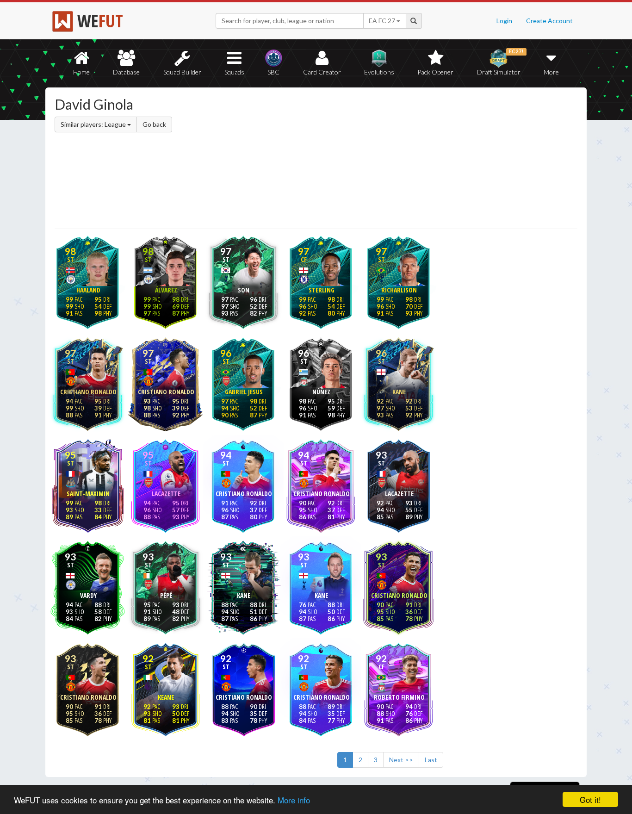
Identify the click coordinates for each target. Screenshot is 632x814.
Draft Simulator (500, 62)
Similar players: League (94, 124)
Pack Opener (435, 72)
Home (81, 72)
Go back (154, 124)
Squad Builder (182, 72)
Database (126, 72)
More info (294, 800)
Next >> (401, 760)
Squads (234, 72)
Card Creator (322, 72)
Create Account (549, 21)
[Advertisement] (405, 159)
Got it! (590, 799)
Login (504, 21)
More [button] (551, 72)
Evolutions (379, 72)
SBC (273, 72)
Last (431, 760)
